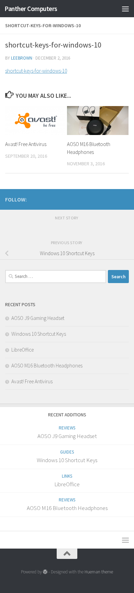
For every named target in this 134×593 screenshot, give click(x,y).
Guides (67, 452)
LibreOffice (22, 349)
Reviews (67, 428)
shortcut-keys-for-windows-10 (36, 70)
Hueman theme (99, 572)
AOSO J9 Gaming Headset (37, 318)
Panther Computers (30, 8)
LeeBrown (21, 58)
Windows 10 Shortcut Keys (38, 334)
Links (67, 476)
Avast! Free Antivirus (25, 144)
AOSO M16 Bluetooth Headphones (46, 365)
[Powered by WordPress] (45, 572)
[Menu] (125, 8)
